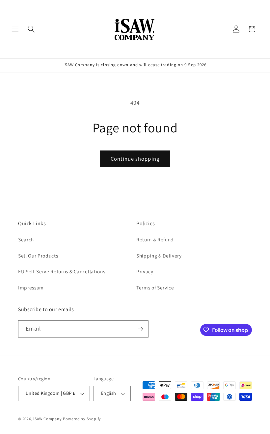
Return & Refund (155, 239)
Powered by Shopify (82, 418)
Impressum (31, 287)
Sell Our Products (38, 255)
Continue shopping (135, 158)
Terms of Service (155, 287)
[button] (15, 29)
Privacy (144, 271)
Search (26, 239)
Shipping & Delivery (159, 255)
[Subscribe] (140, 329)
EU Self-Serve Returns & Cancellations (61, 271)
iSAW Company (47, 418)
